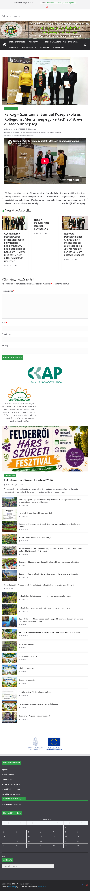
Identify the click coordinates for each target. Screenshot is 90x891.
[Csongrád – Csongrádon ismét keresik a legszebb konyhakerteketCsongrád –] (9, 575)
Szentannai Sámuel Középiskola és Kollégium (19, 135)
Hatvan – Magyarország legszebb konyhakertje (41, 224)
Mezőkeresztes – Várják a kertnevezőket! (35, 692)
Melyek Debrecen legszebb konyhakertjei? (35, 537)
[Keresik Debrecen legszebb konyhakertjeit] (9, 514)
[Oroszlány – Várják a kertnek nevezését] (9, 717)
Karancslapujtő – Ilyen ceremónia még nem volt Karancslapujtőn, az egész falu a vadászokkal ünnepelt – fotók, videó (50, 549)
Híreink (12, 47)
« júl (3, 856)
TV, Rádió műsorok (11, 109)
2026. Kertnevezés (17, 42)
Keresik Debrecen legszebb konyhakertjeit (57, 4)
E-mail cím (7, 334)
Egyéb (4, 769)
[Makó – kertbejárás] (9, 646)
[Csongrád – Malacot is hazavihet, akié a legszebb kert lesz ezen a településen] (9, 563)
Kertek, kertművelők (10, 784)
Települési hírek (10, 475)
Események (44, 47)
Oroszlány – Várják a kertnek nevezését (34, 716)
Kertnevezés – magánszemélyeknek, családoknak (38, 704)
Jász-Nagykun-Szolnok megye (30, 132)
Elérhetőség (58, 47)
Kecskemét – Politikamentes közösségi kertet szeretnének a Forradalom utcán (49, 632)
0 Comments (32, 129)
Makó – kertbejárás (26, 644)
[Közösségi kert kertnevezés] (9, 658)
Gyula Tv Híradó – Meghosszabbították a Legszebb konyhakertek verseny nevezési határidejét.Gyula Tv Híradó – (51, 620)
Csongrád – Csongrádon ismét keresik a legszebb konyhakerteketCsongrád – (49, 574)
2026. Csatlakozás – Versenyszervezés (61, 42)
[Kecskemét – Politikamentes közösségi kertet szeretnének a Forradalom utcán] (9, 634)
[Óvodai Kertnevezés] (9, 682)
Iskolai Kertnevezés (26, 668)
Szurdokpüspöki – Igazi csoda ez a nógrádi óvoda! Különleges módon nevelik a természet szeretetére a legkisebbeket (50, 500)
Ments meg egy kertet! (54, 132)
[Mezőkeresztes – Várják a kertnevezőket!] (9, 693)
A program (34, 42)
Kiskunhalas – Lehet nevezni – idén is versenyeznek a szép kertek (45, 596)
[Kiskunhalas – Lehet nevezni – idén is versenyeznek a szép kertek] (9, 597)
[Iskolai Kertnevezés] (9, 670)
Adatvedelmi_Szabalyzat (11, 804)
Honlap (5, 345)
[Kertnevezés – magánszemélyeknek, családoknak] (9, 705)
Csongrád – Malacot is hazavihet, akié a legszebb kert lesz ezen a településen (49, 562)
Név (4, 323)
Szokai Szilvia (10, 129)
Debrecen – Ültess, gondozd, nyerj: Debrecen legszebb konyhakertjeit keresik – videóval (50, 525)
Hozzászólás (8, 291)
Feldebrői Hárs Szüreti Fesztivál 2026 (28, 480)
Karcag (43, 132)
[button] (40, 42)
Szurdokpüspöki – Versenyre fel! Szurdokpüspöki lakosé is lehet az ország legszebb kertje (39, 585)
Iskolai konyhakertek (12, 132)
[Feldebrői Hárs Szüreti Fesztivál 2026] (45, 448)
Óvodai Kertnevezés (27, 680)
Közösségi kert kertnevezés (29, 656)
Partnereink (27, 47)
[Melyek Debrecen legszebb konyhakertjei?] (9, 539)
